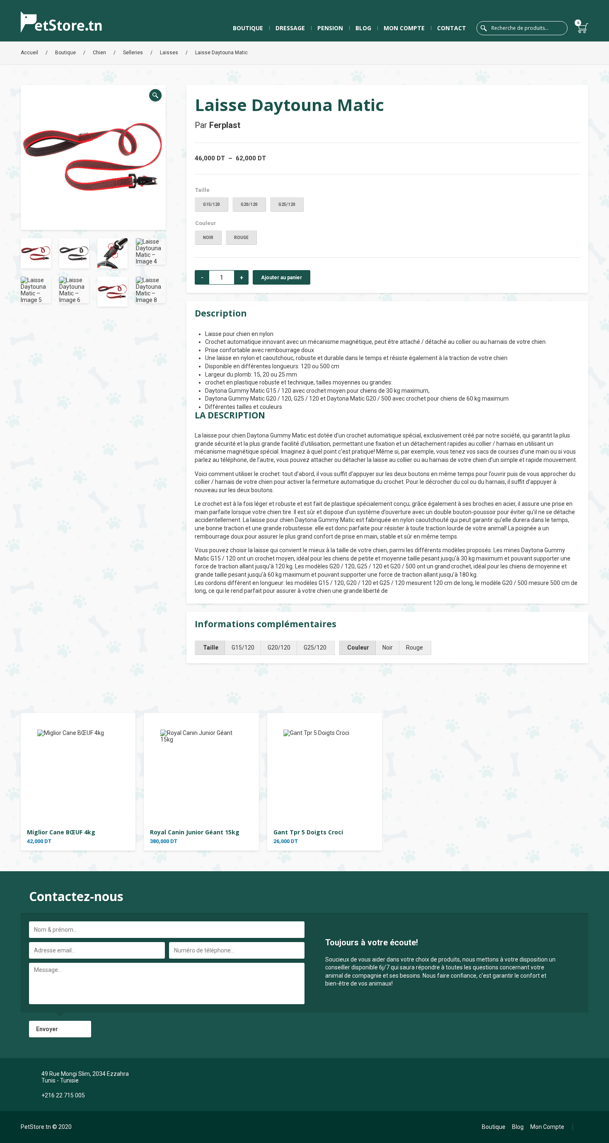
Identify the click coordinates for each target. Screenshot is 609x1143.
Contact (451, 28)
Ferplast (224, 125)
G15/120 (211, 204)
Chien (99, 53)
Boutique (248, 28)
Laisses (169, 53)
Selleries (133, 53)
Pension (330, 28)
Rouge (241, 237)
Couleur (205, 223)
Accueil (29, 53)
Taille (202, 190)
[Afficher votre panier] (583, 28)
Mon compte (404, 28)
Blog (363, 28)
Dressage (290, 28)
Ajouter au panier (281, 277)
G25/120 (286, 204)
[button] (155, 95)
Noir (208, 237)
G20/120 (249, 204)
